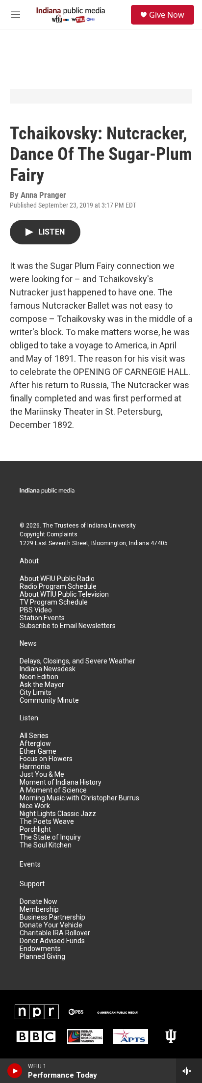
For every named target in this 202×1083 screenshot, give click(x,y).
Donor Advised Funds (52, 941)
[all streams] (189, 1070)
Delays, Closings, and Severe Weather (77, 661)
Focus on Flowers (46, 759)
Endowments (40, 948)
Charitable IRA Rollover (55, 933)
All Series (34, 736)
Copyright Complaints (48, 534)
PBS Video (36, 610)
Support (32, 884)
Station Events (42, 618)
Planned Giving (42, 956)
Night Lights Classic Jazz (58, 814)
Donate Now (38, 901)
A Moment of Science (53, 790)
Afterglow (35, 743)
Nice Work (35, 806)
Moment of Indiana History (60, 782)
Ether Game (38, 751)
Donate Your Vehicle (51, 925)
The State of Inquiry (50, 837)
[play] (15, 1071)
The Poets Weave (47, 821)
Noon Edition (39, 677)
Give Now (166, 14)
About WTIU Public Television (64, 594)
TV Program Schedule (54, 602)
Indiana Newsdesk (48, 669)
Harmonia (35, 766)
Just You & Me (42, 774)
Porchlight (35, 829)
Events (30, 864)
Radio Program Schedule (58, 586)
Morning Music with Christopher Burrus (79, 798)
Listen (29, 718)
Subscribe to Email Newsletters (68, 626)
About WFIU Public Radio (57, 578)
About (29, 561)
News (28, 643)
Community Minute (49, 700)
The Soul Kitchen (46, 845)
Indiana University (111, 525)
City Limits (35, 692)
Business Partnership (52, 917)
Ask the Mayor (42, 684)
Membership (39, 909)
